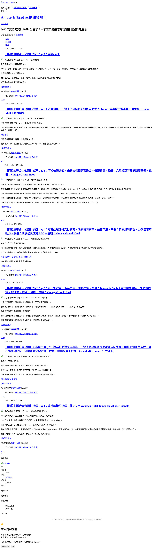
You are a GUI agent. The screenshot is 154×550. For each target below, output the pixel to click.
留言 (19, 91)
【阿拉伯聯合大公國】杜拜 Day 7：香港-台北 (32, 54)
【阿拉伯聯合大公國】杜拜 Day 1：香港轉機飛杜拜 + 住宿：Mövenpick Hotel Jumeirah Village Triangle (67, 405)
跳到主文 (4, 24)
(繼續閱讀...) (6, 87)
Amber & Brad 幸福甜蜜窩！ (24, 17)
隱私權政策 (89, 519)
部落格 (8, 42)
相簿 (7, 39)
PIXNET (60, 519)
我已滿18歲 (5, 546)
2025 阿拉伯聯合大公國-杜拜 (26, 96)
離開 (12, 546)
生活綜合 (19, 35)
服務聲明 (98, 519)
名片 (7, 45)
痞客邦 (14, 91)
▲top (3, 100)
